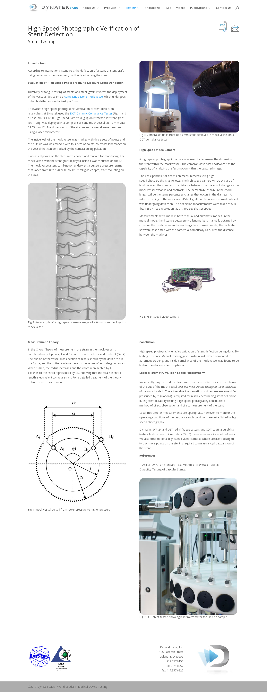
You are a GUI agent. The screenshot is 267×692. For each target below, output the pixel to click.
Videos (180, 8)
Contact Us (223, 8)
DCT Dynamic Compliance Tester (91, 113)
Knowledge (152, 8)
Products (110, 8)
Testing (130, 8)
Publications (198, 8)
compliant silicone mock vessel (83, 96)
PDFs (168, 8)
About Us (89, 8)
